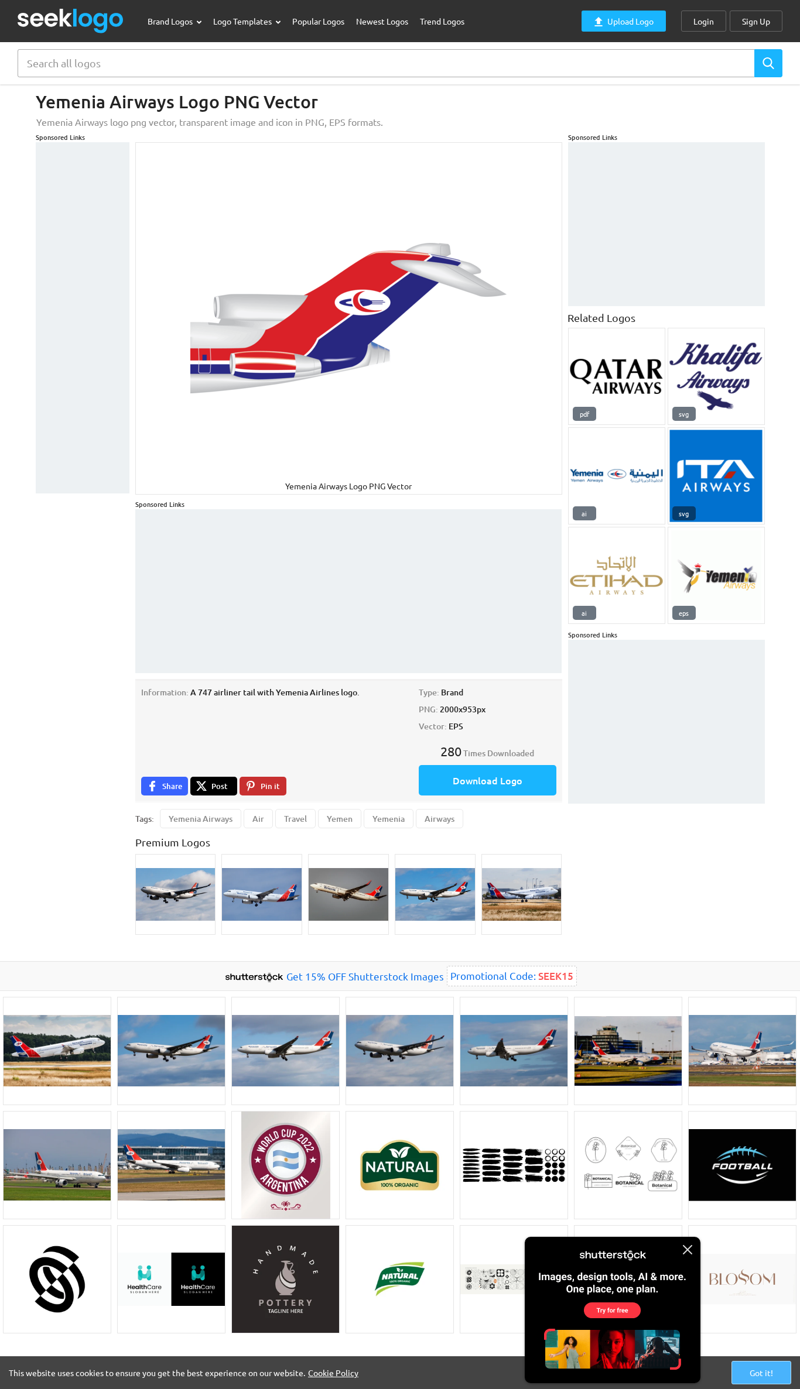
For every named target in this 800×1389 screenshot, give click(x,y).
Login (703, 21)
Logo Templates (243, 21)
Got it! (761, 1372)
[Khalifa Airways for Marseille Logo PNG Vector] (716, 376)
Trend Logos (442, 21)
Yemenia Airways (201, 818)
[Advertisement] (82, 317)
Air (258, 818)
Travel (295, 818)
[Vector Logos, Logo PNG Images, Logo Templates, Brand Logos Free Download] (71, 21)
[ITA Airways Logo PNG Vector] (716, 475)
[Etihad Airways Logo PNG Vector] (616, 575)
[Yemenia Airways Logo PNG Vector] (616, 475)
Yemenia (388, 818)
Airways (439, 818)
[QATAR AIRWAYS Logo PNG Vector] (616, 376)
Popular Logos (318, 21)
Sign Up (756, 21)
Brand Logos (171, 21)
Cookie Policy (333, 1372)
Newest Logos (382, 21)
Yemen (340, 818)
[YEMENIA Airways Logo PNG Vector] (716, 575)
